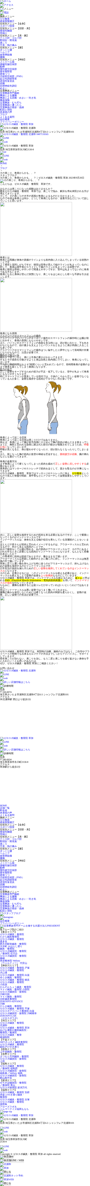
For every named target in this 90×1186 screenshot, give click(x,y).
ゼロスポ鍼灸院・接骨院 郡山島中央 (13, 1076)
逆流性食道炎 (7, 81)
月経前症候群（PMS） (12, 76)
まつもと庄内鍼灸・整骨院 (14, 1056)
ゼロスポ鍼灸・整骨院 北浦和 (12, 1024)
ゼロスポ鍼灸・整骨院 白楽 (15, 975)
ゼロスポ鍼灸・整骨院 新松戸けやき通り (12, 1045)
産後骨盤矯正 (7, 21)
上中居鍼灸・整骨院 (11, 1051)
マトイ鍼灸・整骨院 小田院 (15, 989)
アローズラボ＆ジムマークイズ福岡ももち (14, 1107)
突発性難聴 (6, 30)
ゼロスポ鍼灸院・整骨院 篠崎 (13, 957)
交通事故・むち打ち (11, 102)
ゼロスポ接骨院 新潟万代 (13, 1087)
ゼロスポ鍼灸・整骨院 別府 (15, 1092)
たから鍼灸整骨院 (9, 936)
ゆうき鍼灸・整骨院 (11, 977)
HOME (3, 163)
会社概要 (5, 119)
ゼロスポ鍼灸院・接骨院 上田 (13, 1059)
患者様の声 (6, 112)
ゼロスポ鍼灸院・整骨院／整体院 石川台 (13, 952)
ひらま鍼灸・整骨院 (11, 1006)
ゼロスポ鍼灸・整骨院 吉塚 (15, 1099)
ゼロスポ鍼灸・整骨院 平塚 (15, 1008)
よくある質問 (7, 117)
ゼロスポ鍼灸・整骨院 (12, 934)
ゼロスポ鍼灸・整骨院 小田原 (12, 983)
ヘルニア (5, 52)
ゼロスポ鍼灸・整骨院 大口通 (12, 971)
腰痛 (2, 57)
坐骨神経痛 (6, 54)
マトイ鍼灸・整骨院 (11, 996)
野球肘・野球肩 (8, 40)
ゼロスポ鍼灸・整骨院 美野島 (12, 1103)
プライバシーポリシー (12, 121)
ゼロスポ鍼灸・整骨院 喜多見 (12, 940)
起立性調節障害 (8, 78)
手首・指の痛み (8, 45)
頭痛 (2, 83)
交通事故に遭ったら (11, 105)
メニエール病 (7, 62)
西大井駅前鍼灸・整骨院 (13, 944)
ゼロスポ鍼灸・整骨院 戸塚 (15, 968)
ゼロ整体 (5, 18)
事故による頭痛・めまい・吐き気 (18, 97)
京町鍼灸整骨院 (8, 999)
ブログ (3, 114)
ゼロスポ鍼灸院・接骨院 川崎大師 (13, 992)
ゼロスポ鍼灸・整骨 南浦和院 (11, 1036)
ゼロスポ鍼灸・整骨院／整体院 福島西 (12, 1067)
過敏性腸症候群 (8, 64)
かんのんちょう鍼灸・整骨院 (15, 987)
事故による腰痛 (8, 95)
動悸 (2, 66)
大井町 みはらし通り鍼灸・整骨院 (11, 947)
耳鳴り (3, 33)
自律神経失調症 (8, 85)
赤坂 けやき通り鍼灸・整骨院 (12, 1095)
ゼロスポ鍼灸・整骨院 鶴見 (15, 979)
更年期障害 (6, 71)
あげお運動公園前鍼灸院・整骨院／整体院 (14, 1031)
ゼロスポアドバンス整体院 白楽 (17, 1011)
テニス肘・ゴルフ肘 (11, 38)
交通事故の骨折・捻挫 (12, 107)
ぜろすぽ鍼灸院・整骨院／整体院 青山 (13, 1083)
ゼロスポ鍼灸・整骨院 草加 (15, 1027)
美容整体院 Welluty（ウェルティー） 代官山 (13, 961)
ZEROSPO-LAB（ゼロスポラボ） (9, 1016)
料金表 (3, 810)
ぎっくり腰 (6, 50)
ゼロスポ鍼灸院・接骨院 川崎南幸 (18, 1013)
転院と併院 (6, 109)
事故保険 (5, 100)
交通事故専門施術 (9, 93)
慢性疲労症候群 (8, 69)
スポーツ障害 (7, 26)
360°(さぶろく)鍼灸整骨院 (14, 1042)
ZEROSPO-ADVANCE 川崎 (11, 1002)
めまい (3, 88)
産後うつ (5, 74)
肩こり (3, 42)
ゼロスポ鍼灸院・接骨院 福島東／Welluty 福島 (13, 1071)
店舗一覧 (5, 808)
